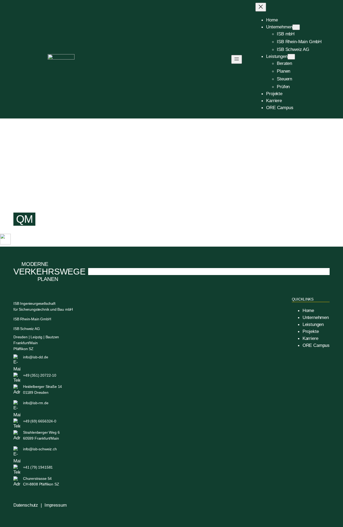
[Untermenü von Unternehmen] (296, 27)
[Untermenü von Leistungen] (291, 57)
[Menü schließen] (260, 7)
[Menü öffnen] (236, 59)
